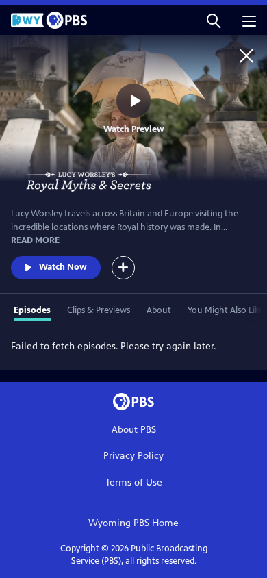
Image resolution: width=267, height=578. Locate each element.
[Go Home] (246, 55)
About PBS (134, 430)
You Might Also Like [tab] (226, 310)
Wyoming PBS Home (133, 523)
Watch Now (63, 267)
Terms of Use (133, 482)
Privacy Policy (133, 456)
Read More (35, 240)
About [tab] (159, 310)
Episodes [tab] (32, 310)
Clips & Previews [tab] (98, 310)
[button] (213, 20)
